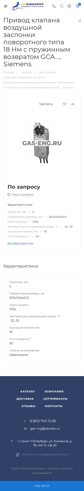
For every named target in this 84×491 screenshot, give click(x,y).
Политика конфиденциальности (45, 454)
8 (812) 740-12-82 (43, 421)
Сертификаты (55, 398)
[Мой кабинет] (69, 6)
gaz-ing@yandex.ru (45, 428)
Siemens (45, 104)
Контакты (54, 406)
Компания (54, 391)
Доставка (25, 398)
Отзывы (28, 406)
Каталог (27, 391)
